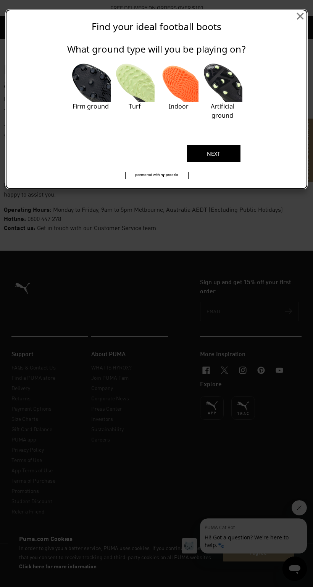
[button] (157, 175)
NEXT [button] (213, 153)
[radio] (91, 93)
